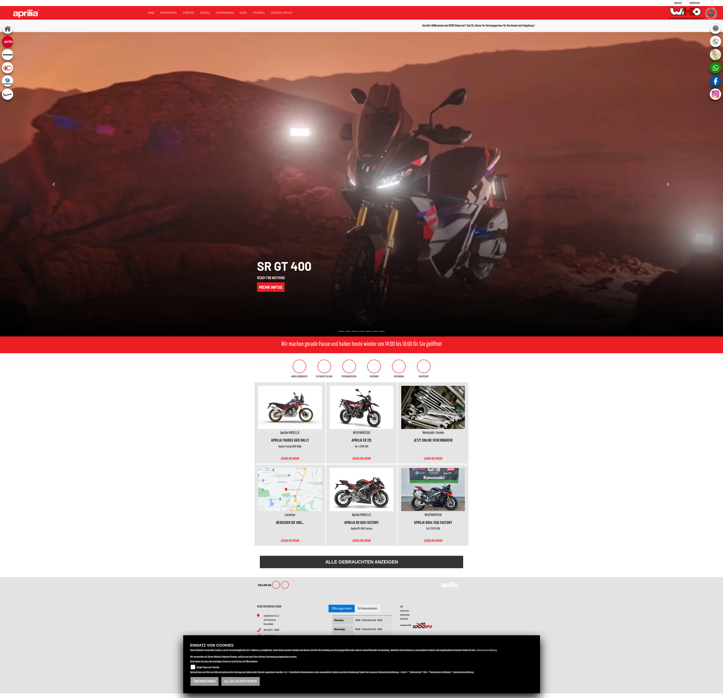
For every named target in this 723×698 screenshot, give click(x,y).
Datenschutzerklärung (487, 650)
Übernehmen (204, 681)
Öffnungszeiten (349, 479)
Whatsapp (424, 479)
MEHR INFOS (270, 374)
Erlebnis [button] (259, 13)
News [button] (243, 13)
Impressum (694, 3)
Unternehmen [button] (225, 13)
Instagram (399, 479)
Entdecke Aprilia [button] (281, 13)
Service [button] (205, 13)
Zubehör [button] (188, 13)
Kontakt (678, 3)
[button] (54, 235)
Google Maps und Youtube (207, 667)
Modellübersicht (299, 479)
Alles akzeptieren (240, 681)
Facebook (374, 479)
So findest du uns (324, 479)
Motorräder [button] (168, 13)
